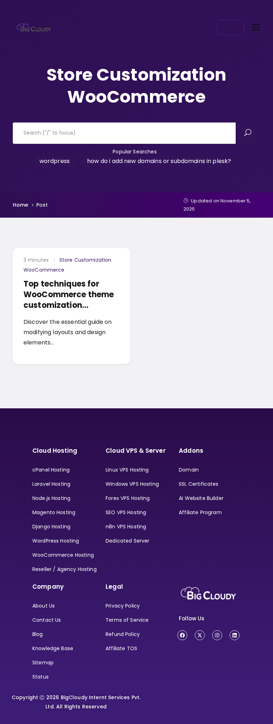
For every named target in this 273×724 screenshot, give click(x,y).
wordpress (54, 161)
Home (20, 204)
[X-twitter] (200, 635)
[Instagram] (217, 635)
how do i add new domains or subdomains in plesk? (159, 161)
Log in (231, 27)
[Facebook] (182, 635)
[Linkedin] (235, 635)
